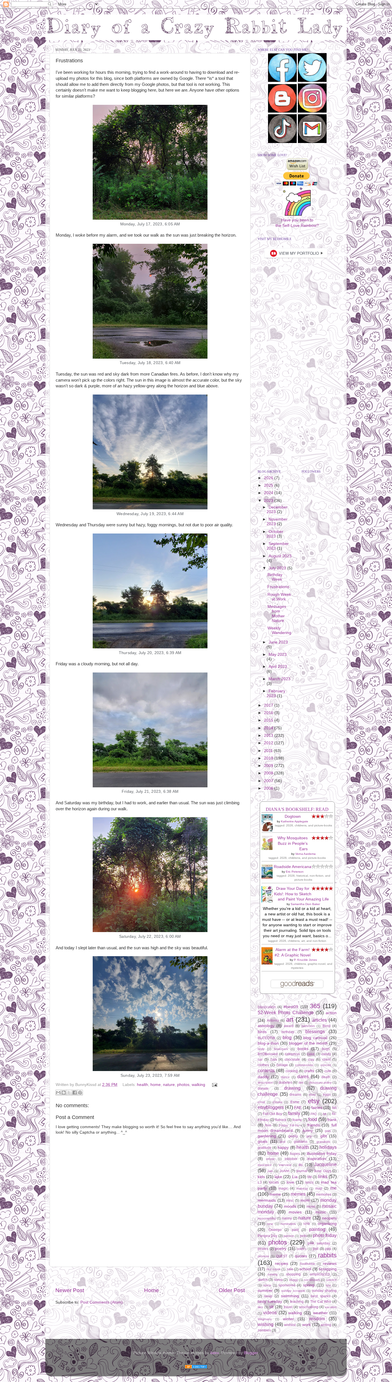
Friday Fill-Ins (289, 1125)
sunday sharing (324, 1291)
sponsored (287, 1285)
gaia (328, 1130)
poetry (280, 1248)
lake (278, 1177)
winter (288, 1319)
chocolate (292, 1060)
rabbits (327, 1255)
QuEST (281, 1256)
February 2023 (276, 693)
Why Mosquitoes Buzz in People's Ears (292, 843)
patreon (289, 1236)
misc (290, 1201)
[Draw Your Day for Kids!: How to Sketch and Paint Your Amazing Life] (268, 901)
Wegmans (265, 1319)
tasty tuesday (270, 1301)
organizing (327, 1223)
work (306, 1325)
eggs (327, 1095)
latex (214, 1353)
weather (320, 1313)
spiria (267, 1285)
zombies (264, 1330)
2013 (269, 735)
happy (283, 1147)
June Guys (322, 1171)
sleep (278, 1280)
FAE (298, 1107)
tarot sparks (320, 1296)
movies (295, 1212)
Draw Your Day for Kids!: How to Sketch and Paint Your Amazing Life (301, 894)
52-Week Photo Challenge (286, 1012)
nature (169, 1085)
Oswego (275, 1230)
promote (263, 1256)
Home (151, 1290)
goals (262, 1141)
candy (326, 1054)
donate (263, 1089)
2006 (269, 788)
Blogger (251, 1353)
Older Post (232, 1290)
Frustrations (278, 587)
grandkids (323, 1141)
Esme (294, 1102)
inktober (291, 1159)
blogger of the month (308, 1043)
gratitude (264, 1148)
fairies (316, 1107)
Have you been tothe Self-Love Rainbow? (297, 223)
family (294, 1113)
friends (313, 1125)
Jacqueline (325, 1164)
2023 (269, 500)
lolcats (274, 1182)
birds (262, 1032)
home (155, 1085)
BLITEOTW (266, 1038)
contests (266, 1070)
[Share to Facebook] (74, 1092)
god (282, 1141)
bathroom (308, 1026)
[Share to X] (69, 1092)
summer (265, 1290)
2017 (269, 705)
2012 (269, 743)
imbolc (270, 1159)
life (309, 1177)
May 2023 (278, 654)
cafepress (292, 1054)
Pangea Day (267, 1236)
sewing (272, 1274)
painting (317, 1229)
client (326, 1060)
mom (305, 1200)
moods (290, 1206)
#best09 (291, 1007)
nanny (287, 1218)
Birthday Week (274, 577)
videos (270, 1312)
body (261, 1049)
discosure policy (320, 1082)
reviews (330, 1263)
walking (198, 1085)
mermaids (267, 1200)
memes (298, 1194)
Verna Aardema (305, 853)
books (303, 1049)
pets (303, 1236)
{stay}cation (267, 1007)
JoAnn (285, 1171)
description (265, 1082)
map (318, 1188)
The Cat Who (320, 1302)
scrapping (328, 1269)
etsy (313, 1101)
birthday (288, 1032)
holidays (328, 1147)
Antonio (273, 1020)
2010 (269, 758)
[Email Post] (213, 1085)
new (270, 1224)
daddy (263, 1077)
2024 (269, 493)
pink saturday (319, 1243)
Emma (277, 1102)
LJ (259, 1182)
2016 (269, 713)
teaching (297, 1302)
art (289, 1019)
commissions (304, 1065)
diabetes (285, 1083)
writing (326, 1325)
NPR (306, 1224)
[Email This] (58, 1092)
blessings (315, 1031)
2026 (269, 478)
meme (275, 1194)
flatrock (280, 1120)
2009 (269, 766)
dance (285, 1077)
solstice (331, 1280)
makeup (302, 1188)
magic (283, 1188)
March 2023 (279, 679)
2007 (269, 781)
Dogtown (293, 816)
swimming (290, 1296)
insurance (264, 1165)
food (312, 1119)
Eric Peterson (295, 871)
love (290, 1182)
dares (303, 1076)
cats (274, 1060)
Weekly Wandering (279, 630)
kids (261, 1177)
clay (311, 1060)
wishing (265, 1324)
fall (334, 1108)
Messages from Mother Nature (276, 613)
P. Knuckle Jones (305, 959)
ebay (312, 1094)
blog (287, 1037)
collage (282, 1065)
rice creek (273, 1269)
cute (328, 1071)
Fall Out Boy (272, 1114)
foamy (297, 1120)
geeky (293, 1136)
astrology (266, 1026)
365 (315, 1006)
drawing (292, 1088)
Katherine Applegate (294, 821)
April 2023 (278, 666)
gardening (267, 1136)
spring (308, 1285)
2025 (269, 485)
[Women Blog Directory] (196, 1367)
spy (328, 1285)
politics (301, 1248)
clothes (263, 1065)
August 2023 (280, 556)
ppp (328, 1249)
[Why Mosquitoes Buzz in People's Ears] (268, 848)
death (325, 1077)
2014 (269, 728)
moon (310, 1207)
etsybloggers (271, 1107)
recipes (281, 1263)
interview (285, 1165)
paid (295, 1230)
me (333, 1187)
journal (301, 1171)
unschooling (308, 1307)
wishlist (290, 1325)
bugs (326, 1049)
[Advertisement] (150, 1277)
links (322, 1176)
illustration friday (322, 1153)
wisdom (317, 1318)
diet (300, 1082)
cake (311, 1054)
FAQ (314, 1114)
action (331, 1013)
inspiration (316, 1159)
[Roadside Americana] (268, 877)
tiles (260, 1307)
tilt (271, 1307)
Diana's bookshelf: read (297, 809)
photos (183, 1085)
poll (316, 1249)
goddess (300, 1142)
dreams (295, 1095)
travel (288, 1307)
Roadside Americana (292, 867)
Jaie (270, 1171)
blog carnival (315, 1038)
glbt (323, 1136)
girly (309, 1136)
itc (301, 1165)
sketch (263, 1280)
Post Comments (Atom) (101, 1302)
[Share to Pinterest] (80, 1092)
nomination (288, 1224)
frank (332, 1120)
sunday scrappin (293, 1290)
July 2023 (278, 568)
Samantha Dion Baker (305, 904)
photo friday (325, 1235)
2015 (269, 720)
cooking (292, 1071)
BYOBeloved (268, 1054)
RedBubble (307, 1263)
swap (268, 1296)
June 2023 (278, 642)
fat (324, 1114)
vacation (331, 1307)
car (260, 1060)
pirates (263, 1249)
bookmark (281, 1049)
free (268, 1125)
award (289, 1026)
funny (308, 1130)
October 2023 (275, 533)
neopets (329, 1218)
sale (290, 1269)
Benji (327, 1026)
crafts (309, 1071)
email (261, 1102)
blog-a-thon (268, 1043)
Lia (295, 1177)
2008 (269, 773)
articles (319, 1020)
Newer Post (69, 1290)
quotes (301, 1256)
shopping (293, 1274)
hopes (295, 1154)
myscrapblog (267, 1218)
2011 (269, 751)
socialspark (312, 1280)
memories (323, 1194)
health (142, 1085)
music (320, 1212)
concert (326, 1065)
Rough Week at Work (279, 596)
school (305, 1269)
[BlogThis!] (64, 1092)
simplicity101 (320, 1274)
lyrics (309, 1182)
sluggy (293, 1280)
